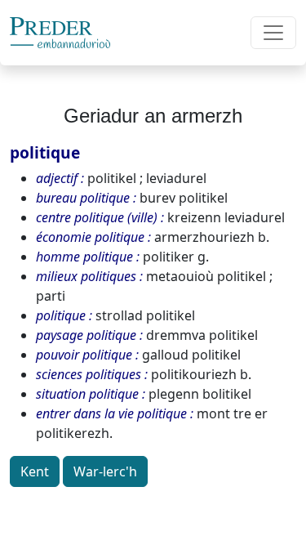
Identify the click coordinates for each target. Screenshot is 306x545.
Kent (34, 471)
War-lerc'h (105, 471)
